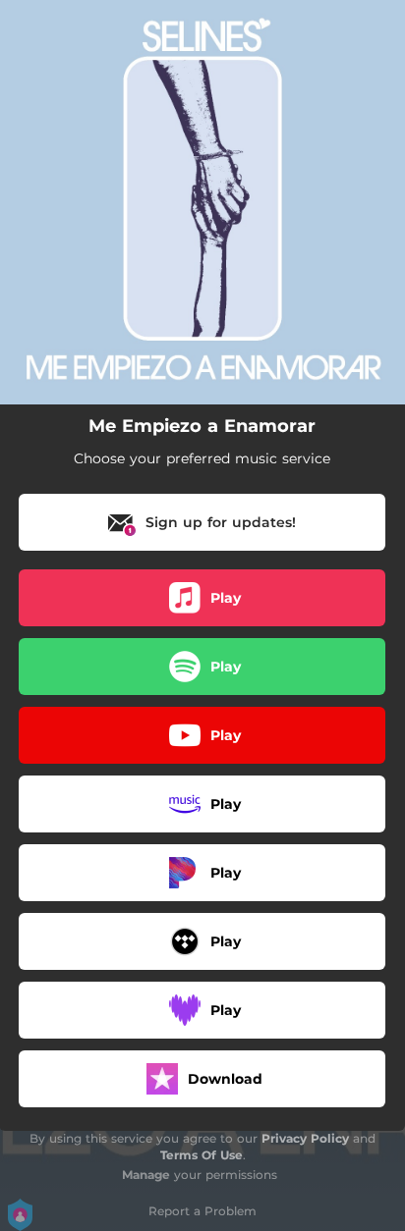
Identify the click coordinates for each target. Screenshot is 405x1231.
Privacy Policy (305, 1138)
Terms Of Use (201, 1155)
